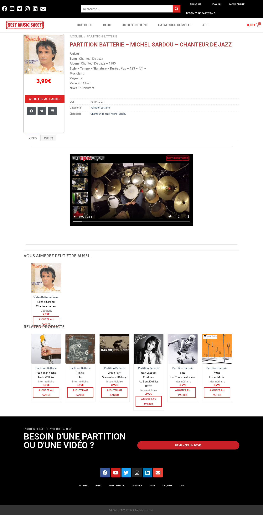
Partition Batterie (102, 36)
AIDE (205, 25)
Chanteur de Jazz (100, 113)
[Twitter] (126, 472)
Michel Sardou (118, 113)
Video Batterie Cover (46, 297)
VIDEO (33, 138)
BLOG (107, 25)
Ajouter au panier (45, 99)
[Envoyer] (176, 8)
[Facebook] (105, 472)
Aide (152, 485)
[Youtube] (116, 472)
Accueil (76, 36)
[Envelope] (158, 472)
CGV (182, 485)
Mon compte (237, 4)
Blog (98, 485)
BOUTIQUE (85, 25)
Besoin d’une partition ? (200, 13)
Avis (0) (48, 138)
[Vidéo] (29, 69)
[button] (31, 111)
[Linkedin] (147, 472)
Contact (137, 485)
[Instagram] (137, 472)
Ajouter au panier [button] (46, 392)
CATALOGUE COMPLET (175, 25)
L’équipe (167, 485)
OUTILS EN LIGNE (135, 25)
